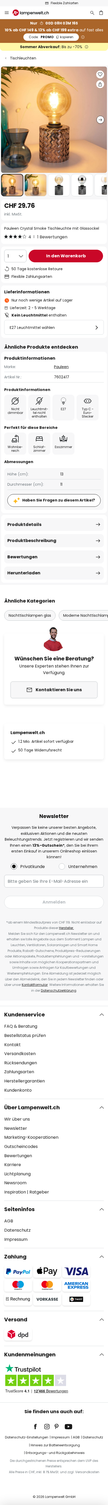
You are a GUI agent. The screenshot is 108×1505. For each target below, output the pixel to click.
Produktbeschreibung (31, 541)
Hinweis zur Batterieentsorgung (55, 1445)
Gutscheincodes (21, 1146)
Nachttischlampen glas (30, 615)
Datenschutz (17, 1230)
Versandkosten (20, 1054)
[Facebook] (39, 1426)
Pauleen (61, 366)
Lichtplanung (17, 1174)
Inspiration (15, 1192)
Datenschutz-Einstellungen (26, 1437)
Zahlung (15, 1256)
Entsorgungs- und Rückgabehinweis (55, 1453)
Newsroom (15, 1183)
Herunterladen (23, 573)
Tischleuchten (23, 58)
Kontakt (12, 1045)
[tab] (54, 1052)
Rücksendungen (20, 1063)
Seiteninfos (19, 1209)
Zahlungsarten (19, 1072)
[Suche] (92, 12)
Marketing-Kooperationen (31, 1137)
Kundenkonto (18, 1090)
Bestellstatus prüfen (25, 1035)
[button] (12, 185)
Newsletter (15, 1128)
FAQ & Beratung (20, 1026)
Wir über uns (17, 1119)
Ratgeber (39, 1192)
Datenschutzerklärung (58, 990)
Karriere (12, 1165)
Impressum (16, 1239)
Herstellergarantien (24, 1081)
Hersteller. (66, 928)
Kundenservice (24, 1014)
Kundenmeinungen (30, 1354)
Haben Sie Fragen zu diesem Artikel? (58, 500)
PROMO (51, 37)
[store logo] (34, 12)
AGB (8, 1221)
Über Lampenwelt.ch (32, 1107)
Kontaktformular (35, 984)
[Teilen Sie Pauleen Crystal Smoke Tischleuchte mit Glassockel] (100, 84)
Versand (15, 1319)
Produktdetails (24, 524)
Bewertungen (22, 557)
